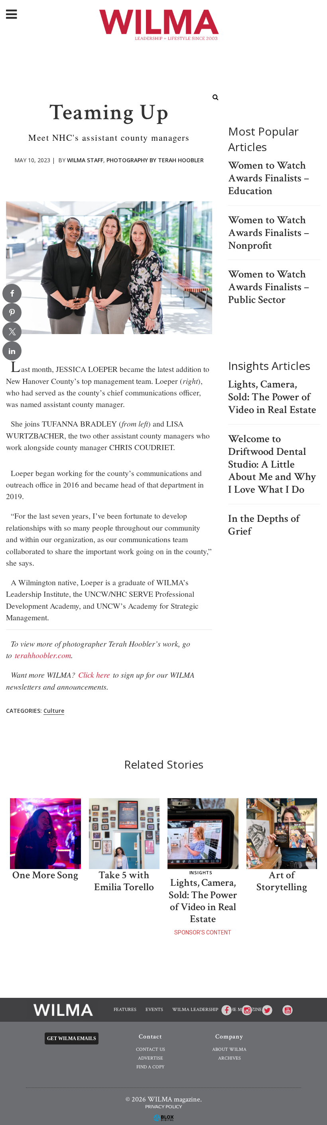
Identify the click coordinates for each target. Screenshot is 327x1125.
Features (125, 1010)
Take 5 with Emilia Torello (124, 881)
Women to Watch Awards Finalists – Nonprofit (268, 233)
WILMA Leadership (195, 1010)
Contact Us (150, 1049)
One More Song (45, 875)
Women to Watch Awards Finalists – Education (268, 178)
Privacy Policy (163, 1106)
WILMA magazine (163, 24)
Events (154, 1010)
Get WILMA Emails (71, 1038)
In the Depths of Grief (263, 525)
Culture (53, 710)
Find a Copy (150, 1067)
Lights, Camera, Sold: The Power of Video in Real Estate (272, 397)
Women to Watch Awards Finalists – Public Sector (268, 287)
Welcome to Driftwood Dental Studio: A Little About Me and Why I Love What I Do (272, 464)
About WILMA (229, 1049)
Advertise (150, 1058)
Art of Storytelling (281, 881)
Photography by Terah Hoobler (155, 160)
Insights (201, 872)
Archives (229, 1058)
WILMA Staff (85, 160)
